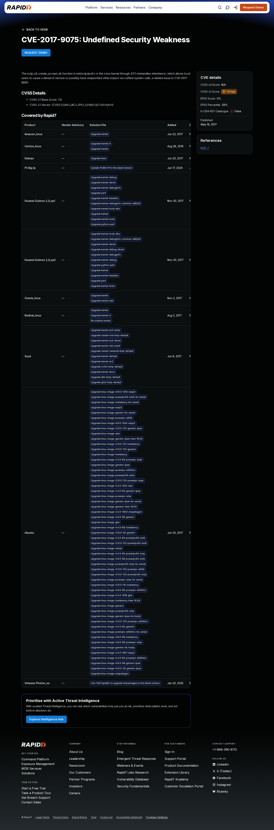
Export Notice (79, 817)
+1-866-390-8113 (224, 749)
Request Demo (253, 7)
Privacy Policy (60, 817)
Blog (120, 752)
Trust (93, 817)
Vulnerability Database (133, 779)
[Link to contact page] (227, 7)
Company (155, 7)
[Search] (219, 7)
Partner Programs (82, 779)
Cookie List (106, 817)
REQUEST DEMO (36, 52)
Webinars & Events (130, 765)
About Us (76, 752)
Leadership (77, 758)
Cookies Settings (157, 817)
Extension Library (177, 772)
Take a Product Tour (36, 793)
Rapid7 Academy (176, 779)
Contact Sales (31, 802)
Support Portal (175, 758)
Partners (139, 7)
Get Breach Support (35, 797)
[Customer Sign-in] (235, 7)
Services (106, 7)
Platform (91, 7)
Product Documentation (182, 765)
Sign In (169, 752)
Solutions (28, 773)
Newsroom (77, 765)
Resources (123, 7)
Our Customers (80, 772)
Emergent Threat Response (136, 758)
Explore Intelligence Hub (46, 719)
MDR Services (31, 768)
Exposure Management (37, 764)
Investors (75, 786)
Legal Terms (42, 817)
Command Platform (35, 759)
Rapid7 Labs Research (133, 772)
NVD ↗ (205, 147)
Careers (74, 793)
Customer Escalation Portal (184, 786)
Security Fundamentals (133, 786)
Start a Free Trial (33, 788)
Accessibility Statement (129, 817)
